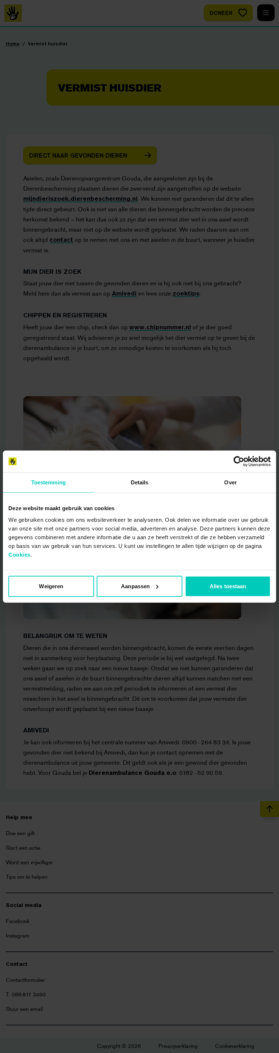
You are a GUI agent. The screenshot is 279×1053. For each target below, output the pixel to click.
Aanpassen (135, 586)
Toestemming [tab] (48, 482)
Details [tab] (140, 482)
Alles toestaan (228, 586)
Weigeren (51, 586)
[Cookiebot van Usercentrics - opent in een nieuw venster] (239, 461)
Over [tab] (230, 482)
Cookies (19, 554)
